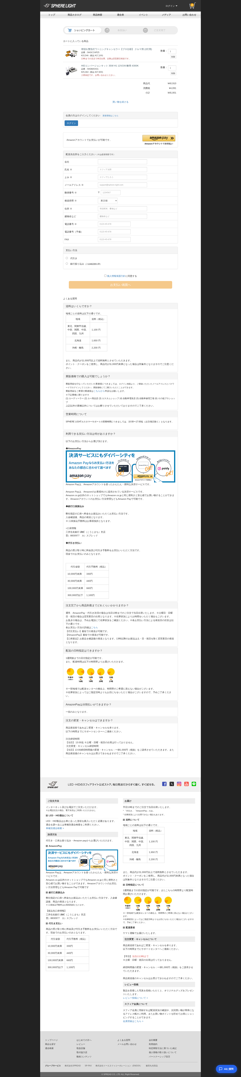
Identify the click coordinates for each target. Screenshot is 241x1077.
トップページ (51, 1040)
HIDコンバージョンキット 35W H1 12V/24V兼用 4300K (110, 65)
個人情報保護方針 (116, 276)
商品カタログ (74, 14)
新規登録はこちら (110, 115)
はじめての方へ (84, 1040)
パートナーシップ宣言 (159, 1057)
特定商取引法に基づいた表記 (163, 1048)
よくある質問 (123, 1040)
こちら (94, 627)
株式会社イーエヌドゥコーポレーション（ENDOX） (119, 1066)
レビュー (81, 1044)
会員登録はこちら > (133, 1021)
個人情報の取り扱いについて (163, 1052)
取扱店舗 (81, 1048)
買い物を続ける (120, 102)
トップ (51, 14)
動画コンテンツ (84, 1057)
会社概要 (153, 1040)
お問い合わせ (189, 14)
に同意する (122, 276)
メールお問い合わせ (127, 1044)
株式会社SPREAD (73, 1066)
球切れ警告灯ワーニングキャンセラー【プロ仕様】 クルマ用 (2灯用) (116, 49)
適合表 (120, 14)
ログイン (170, 6)
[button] (158, 140)
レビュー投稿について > (135, 998)
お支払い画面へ (120, 284)
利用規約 (153, 1044)
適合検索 (49, 1048)
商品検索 (97, 14)
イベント (143, 14)
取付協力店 (82, 1052)
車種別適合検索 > (55, 828)
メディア (166, 14)
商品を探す (50, 1044)
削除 (173, 57)
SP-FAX (88, 1066)
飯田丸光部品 (152, 1066)
